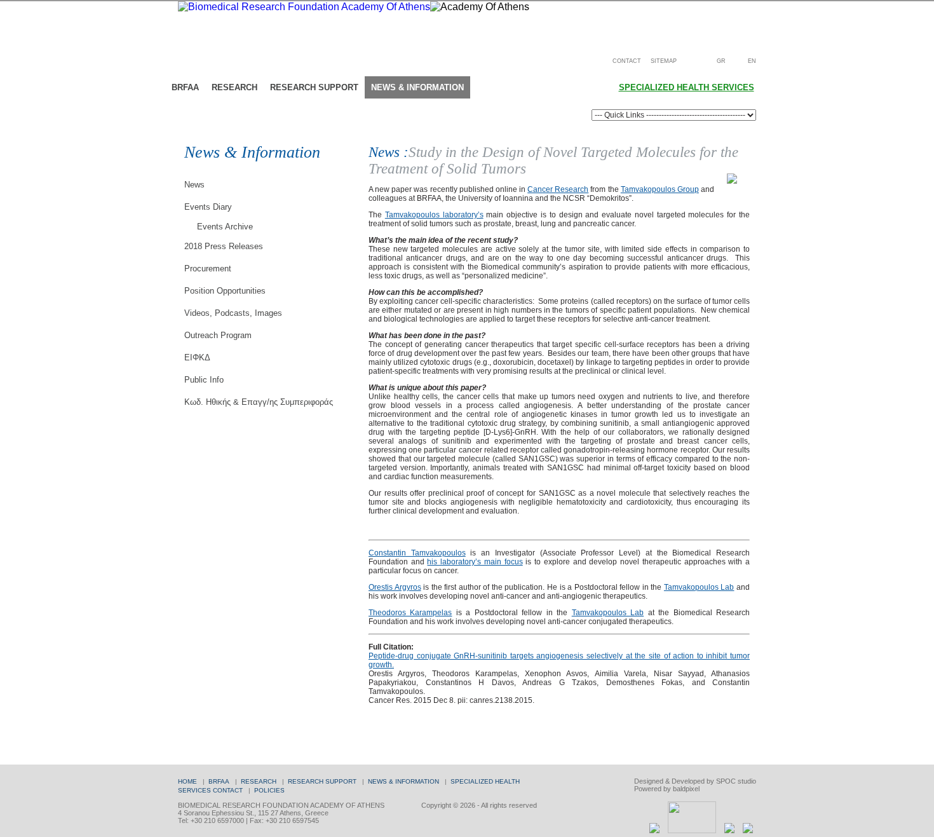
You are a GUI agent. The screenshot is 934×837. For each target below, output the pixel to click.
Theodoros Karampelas (410, 612)
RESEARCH (258, 781)
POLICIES (269, 790)
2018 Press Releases (223, 246)
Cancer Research (557, 189)
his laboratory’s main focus (474, 561)
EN (752, 61)
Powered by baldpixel (667, 789)
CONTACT (627, 61)
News (194, 184)
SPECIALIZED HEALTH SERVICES (686, 87)
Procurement (207, 268)
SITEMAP (664, 61)
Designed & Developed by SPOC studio (695, 781)
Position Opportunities (225, 291)
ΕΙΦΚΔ (197, 357)
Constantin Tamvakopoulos (417, 552)
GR (721, 61)
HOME (187, 781)
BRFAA (218, 781)
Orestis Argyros (395, 587)
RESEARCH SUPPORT (322, 781)
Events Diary (208, 207)
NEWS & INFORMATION (403, 781)
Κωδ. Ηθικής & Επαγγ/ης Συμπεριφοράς (258, 402)
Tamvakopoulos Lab (699, 587)
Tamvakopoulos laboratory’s (434, 214)
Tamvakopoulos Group (660, 189)
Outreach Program (218, 335)
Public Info (204, 379)
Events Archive (225, 226)
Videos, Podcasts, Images (233, 313)
